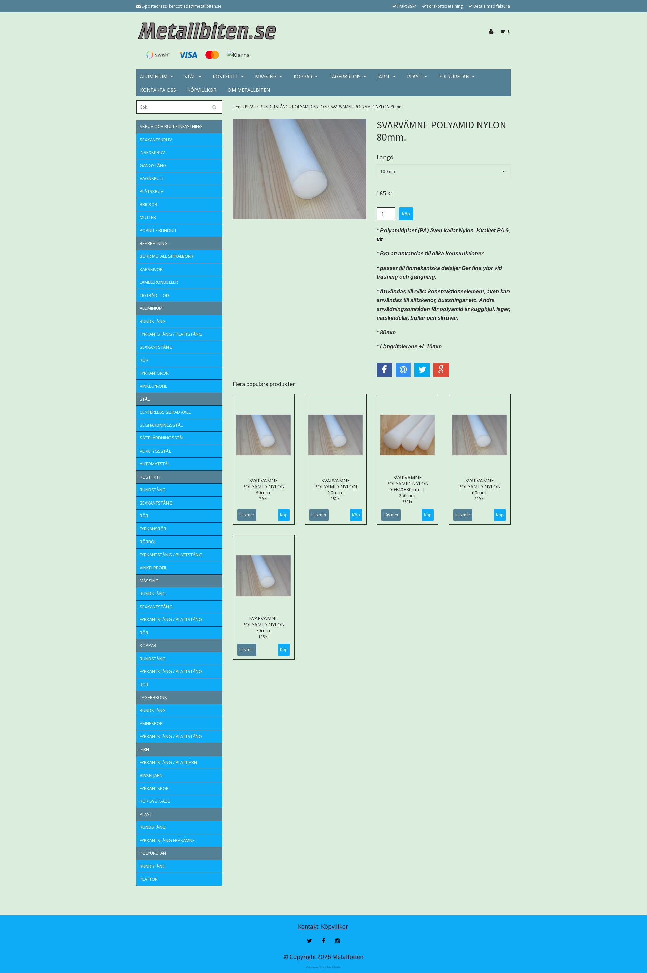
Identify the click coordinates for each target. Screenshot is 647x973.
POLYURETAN (453, 76)
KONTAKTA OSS (158, 90)
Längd (385, 157)
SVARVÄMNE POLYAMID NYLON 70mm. (263, 624)
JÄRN (383, 76)
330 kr (407, 501)
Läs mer (246, 515)
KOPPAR (303, 76)
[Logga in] (493, 31)
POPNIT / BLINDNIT (158, 230)
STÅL (190, 76)
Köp (284, 515)
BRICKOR (148, 204)
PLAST (414, 76)
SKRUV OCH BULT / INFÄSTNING (171, 126)
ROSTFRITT (225, 76)
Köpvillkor (334, 926)
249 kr (479, 498)
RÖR (144, 360)
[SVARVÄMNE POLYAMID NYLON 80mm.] (300, 169)
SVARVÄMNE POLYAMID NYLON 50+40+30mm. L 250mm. (407, 486)
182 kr (336, 498)
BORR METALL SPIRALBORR (166, 256)
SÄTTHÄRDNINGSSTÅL (162, 438)
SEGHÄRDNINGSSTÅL (161, 425)
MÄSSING (266, 76)
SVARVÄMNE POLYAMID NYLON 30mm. (263, 486)
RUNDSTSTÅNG (276, 107)
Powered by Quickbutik (323, 967)
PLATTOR (149, 879)
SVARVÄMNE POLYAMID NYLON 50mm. (335, 486)
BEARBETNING (154, 243)
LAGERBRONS (345, 76)
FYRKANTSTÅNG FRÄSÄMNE (167, 840)
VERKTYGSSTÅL (155, 451)
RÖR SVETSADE (155, 801)
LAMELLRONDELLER (159, 282)
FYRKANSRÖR (153, 529)
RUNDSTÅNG (153, 321)
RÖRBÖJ (147, 542)
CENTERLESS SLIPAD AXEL (165, 412)
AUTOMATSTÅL (155, 464)
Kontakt (308, 926)
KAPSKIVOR (151, 269)
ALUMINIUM (153, 76)
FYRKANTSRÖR (154, 373)
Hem (239, 107)
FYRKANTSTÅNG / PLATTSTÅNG (171, 334)
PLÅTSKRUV (151, 191)
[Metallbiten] (206, 31)
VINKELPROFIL (153, 386)
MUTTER (148, 217)
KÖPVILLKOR (201, 90)
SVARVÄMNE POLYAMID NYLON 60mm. (479, 486)
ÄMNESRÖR (151, 723)
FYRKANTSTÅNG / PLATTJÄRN (168, 762)
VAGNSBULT (152, 178)
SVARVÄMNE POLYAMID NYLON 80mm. (368, 107)
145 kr (263, 636)
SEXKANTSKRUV (156, 139)
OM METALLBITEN (249, 90)
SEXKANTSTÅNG (156, 347)
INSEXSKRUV (152, 152)
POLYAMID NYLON (311, 107)
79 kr (263, 498)
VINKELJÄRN (151, 775)
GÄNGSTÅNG (153, 165)
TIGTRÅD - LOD (154, 295)
